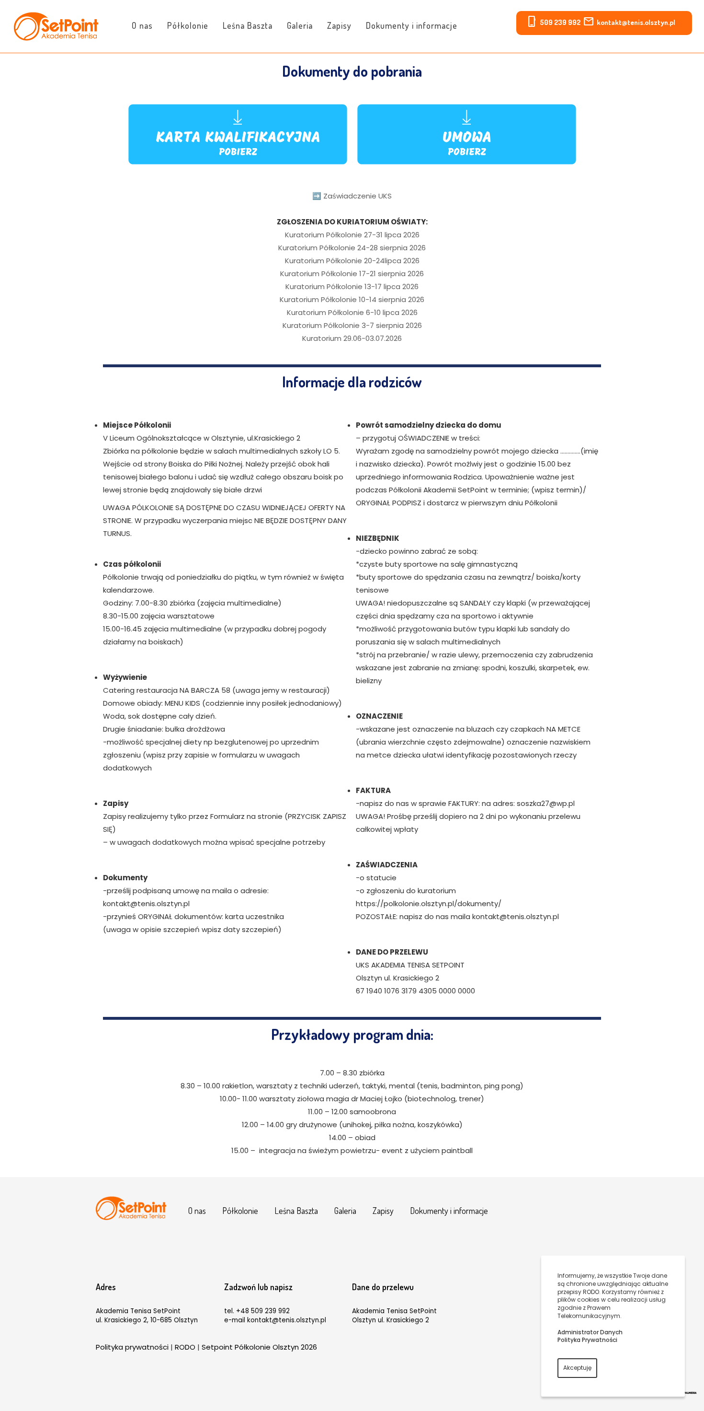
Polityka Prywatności (587, 1340)
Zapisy (339, 25)
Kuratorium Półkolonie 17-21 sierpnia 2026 (352, 273)
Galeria (300, 25)
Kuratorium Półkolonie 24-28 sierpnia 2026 (352, 248)
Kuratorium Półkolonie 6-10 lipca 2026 (352, 312)
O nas (142, 25)
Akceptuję (577, 1368)
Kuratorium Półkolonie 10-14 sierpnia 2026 (352, 299)
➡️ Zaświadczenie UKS (352, 196)
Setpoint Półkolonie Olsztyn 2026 (259, 1347)
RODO (185, 1347)
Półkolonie (187, 25)
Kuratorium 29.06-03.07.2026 (352, 338)
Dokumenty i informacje (411, 25)
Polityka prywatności (132, 1347)
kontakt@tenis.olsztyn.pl (636, 22)
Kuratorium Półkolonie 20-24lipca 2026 (352, 261)
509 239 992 (560, 22)
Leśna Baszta (248, 25)
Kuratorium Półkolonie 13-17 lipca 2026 (352, 286)
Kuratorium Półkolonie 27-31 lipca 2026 (352, 235)
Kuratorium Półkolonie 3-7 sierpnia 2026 (352, 325)
